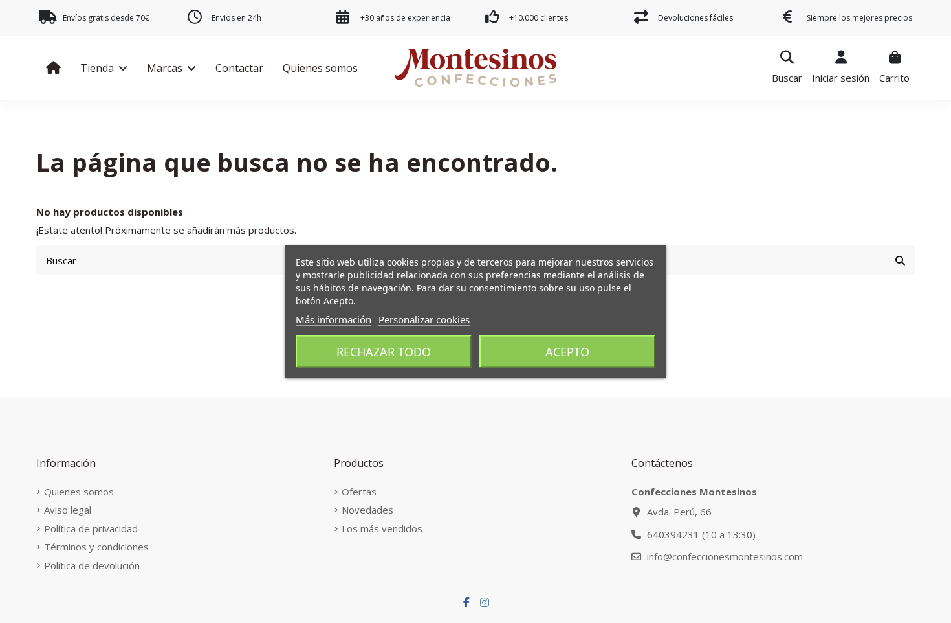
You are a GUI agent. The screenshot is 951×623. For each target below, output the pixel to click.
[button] (104, 68)
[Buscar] (900, 260)
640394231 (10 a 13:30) (701, 534)
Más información (333, 319)
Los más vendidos (382, 528)
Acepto (567, 351)
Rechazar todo (383, 351)
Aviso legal (67, 509)
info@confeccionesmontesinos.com (725, 556)
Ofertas (359, 491)
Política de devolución (92, 565)
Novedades (367, 509)
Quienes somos (79, 491)
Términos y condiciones (96, 546)
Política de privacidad (91, 528)
